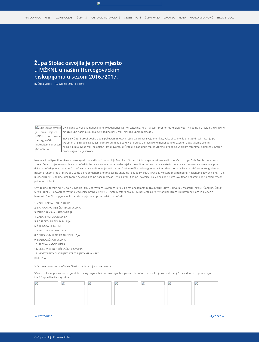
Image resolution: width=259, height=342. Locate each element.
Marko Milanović (201, 17)
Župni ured (152, 17)
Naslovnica (33, 17)
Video (182, 17)
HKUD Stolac (225, 17)
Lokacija (169, 17)
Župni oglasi (64, 17)
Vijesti (48, 17)
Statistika (131, 17)
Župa (80, 17)
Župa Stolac (45, 83)
